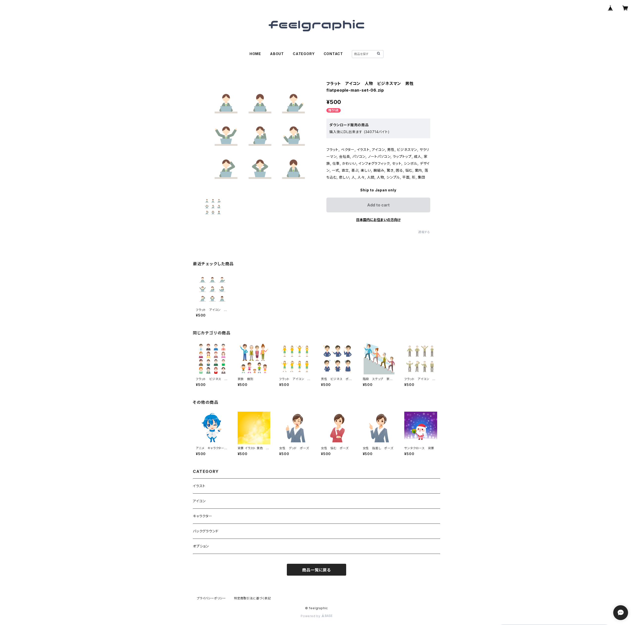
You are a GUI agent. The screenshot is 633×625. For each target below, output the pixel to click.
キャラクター (202, 516)
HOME (255, 54)
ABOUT (277, 54)
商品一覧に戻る (316, 569)
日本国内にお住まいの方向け (378, 220)
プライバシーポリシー (211, 598)
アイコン (199, 501)
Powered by (311, 616)
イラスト (199, 486)
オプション (201, 546)
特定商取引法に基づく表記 (252, 598)
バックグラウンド (205, 531)
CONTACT (333, 54)
